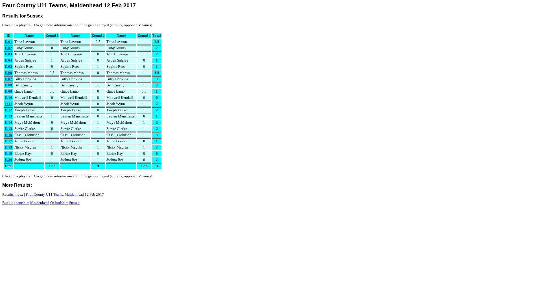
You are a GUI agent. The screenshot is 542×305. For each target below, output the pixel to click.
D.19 (8, 153)
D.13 (8, 116)
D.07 (8, 79)
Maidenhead (39, 203)
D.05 (8, 66)
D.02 (8, 48)
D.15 (8, 129)
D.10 (8, 97)
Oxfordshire (59, 203)
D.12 (8, 110)
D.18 (8, 147)
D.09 (8, 91)
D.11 (8, 104)
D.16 (8, 135)
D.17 (8, 141)
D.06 (8, 73)
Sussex (74, 203)
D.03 (8, 54)
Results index (12, 194)
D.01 (8, 42)
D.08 (8, 85)
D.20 (8, 160)
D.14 (8, 122)
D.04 (8, 60)
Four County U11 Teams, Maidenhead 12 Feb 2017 (65, 194)
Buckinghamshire (15, 203)
